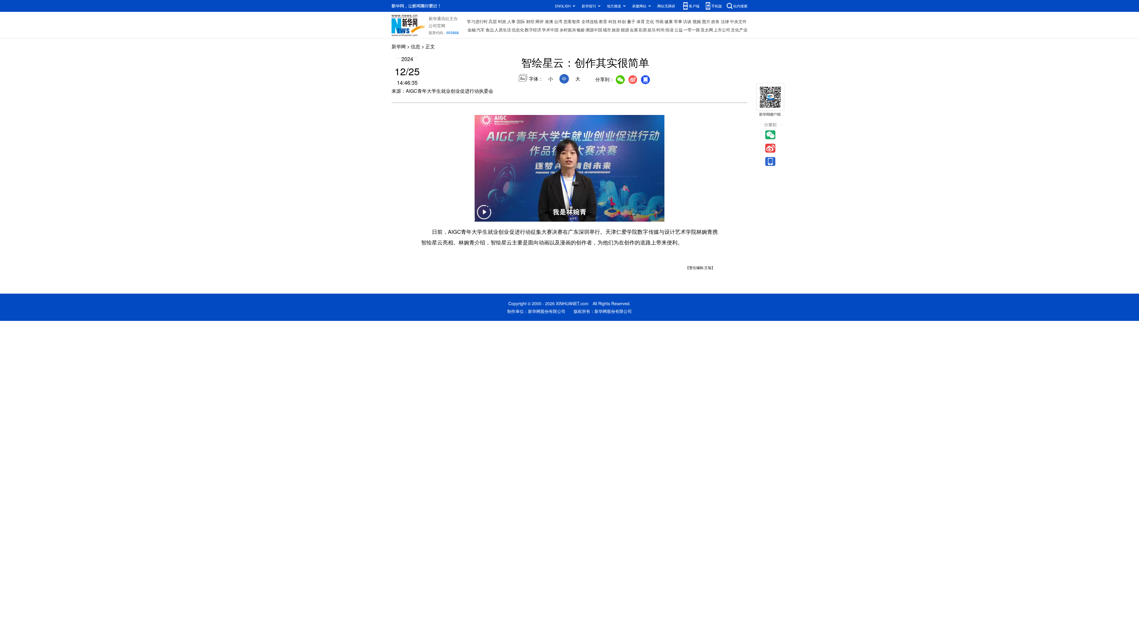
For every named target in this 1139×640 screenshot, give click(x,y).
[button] (484, 216)
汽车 (480, 30)
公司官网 (437, 25)
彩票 (643, 30)
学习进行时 (477, 21)
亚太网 (707, 30)
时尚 (660, 30)
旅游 (616, 30)
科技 (612, 21)
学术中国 (550, 30)
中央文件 (738, 21)
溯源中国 (594, 30)
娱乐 (652, 30)
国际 (521, 21)
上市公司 (722, 30)
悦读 (669, 30)
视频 (697, 21)
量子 (631, 21)
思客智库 (572, 21)
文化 (650, 21)
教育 (603, 21)
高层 (493, 21)
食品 (490, 30)
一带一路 (691, 30)
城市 (607, 30)
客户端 (694, 5)
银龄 (581, 30)
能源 (625, 30)
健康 (668, 21)
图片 (706, 21)
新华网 (399, 46)
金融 (471, 30)
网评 (539, 21)
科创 (622, 21)
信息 (415, 46)
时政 (502, 21)
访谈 (687, 21)
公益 (679, 30)
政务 (715, 21)
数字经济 (533, 30)
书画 (659, 21)
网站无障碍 (666, 5)
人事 (511, 21)
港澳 (549, 21)
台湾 (558, 21)
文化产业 (739, 30)
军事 (678, 21)
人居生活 (502, 30)
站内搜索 (740, 5)
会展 (634, 30)
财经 (530, 21)
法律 (725, 21)
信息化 (518, 30)
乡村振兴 (567, 30)
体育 (641, 21)
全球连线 (589, 21)
